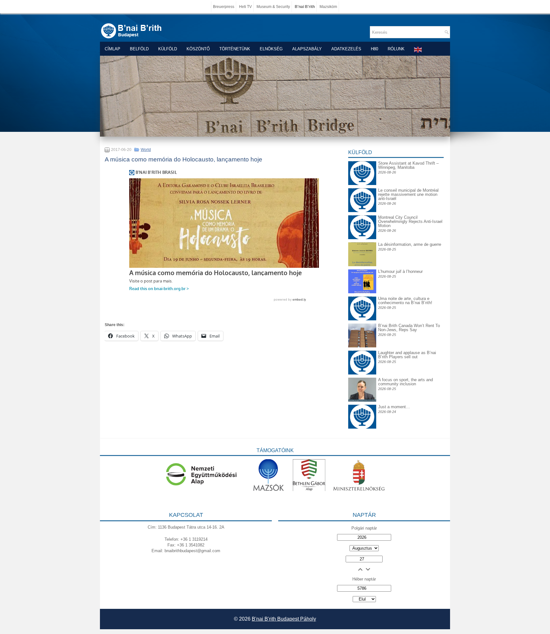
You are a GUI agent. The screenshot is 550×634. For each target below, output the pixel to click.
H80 (374, 48)
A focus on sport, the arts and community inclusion (405, 381)
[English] (418, 49)
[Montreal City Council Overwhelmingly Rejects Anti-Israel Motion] (362, 220)
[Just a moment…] (362, 427)
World (146, 149)
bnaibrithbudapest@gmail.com (192, 550)
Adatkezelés (346, 48)
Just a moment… (394, 406)
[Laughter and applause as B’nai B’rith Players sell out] (362, 350)
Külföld (167, 48)
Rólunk (396, 48)
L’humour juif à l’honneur (400, 271)
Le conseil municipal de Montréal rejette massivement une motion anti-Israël (408, 194)
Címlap (112, 48)
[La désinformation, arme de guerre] (362, 264)
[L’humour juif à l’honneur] (362, 291)
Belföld (139, 48)
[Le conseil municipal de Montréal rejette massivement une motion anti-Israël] (362, 193)
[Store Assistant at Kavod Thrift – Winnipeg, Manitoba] (362, 161)
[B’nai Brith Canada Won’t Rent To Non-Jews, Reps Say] (362, 346)
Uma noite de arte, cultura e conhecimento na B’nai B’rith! (405, 300)
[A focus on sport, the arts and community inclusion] (362, 400)
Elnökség (271, 48)
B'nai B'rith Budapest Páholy (284, 619)
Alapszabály (307, 48)
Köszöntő (198, 48)
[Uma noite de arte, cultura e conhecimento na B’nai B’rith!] (362, 301)
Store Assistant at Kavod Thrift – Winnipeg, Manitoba (408, 165)
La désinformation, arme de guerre (409, 244)
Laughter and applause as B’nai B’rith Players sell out (407, 354)
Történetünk (234, 48)
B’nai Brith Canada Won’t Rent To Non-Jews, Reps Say (409, 327)
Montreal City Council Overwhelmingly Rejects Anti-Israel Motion (410, 221)
